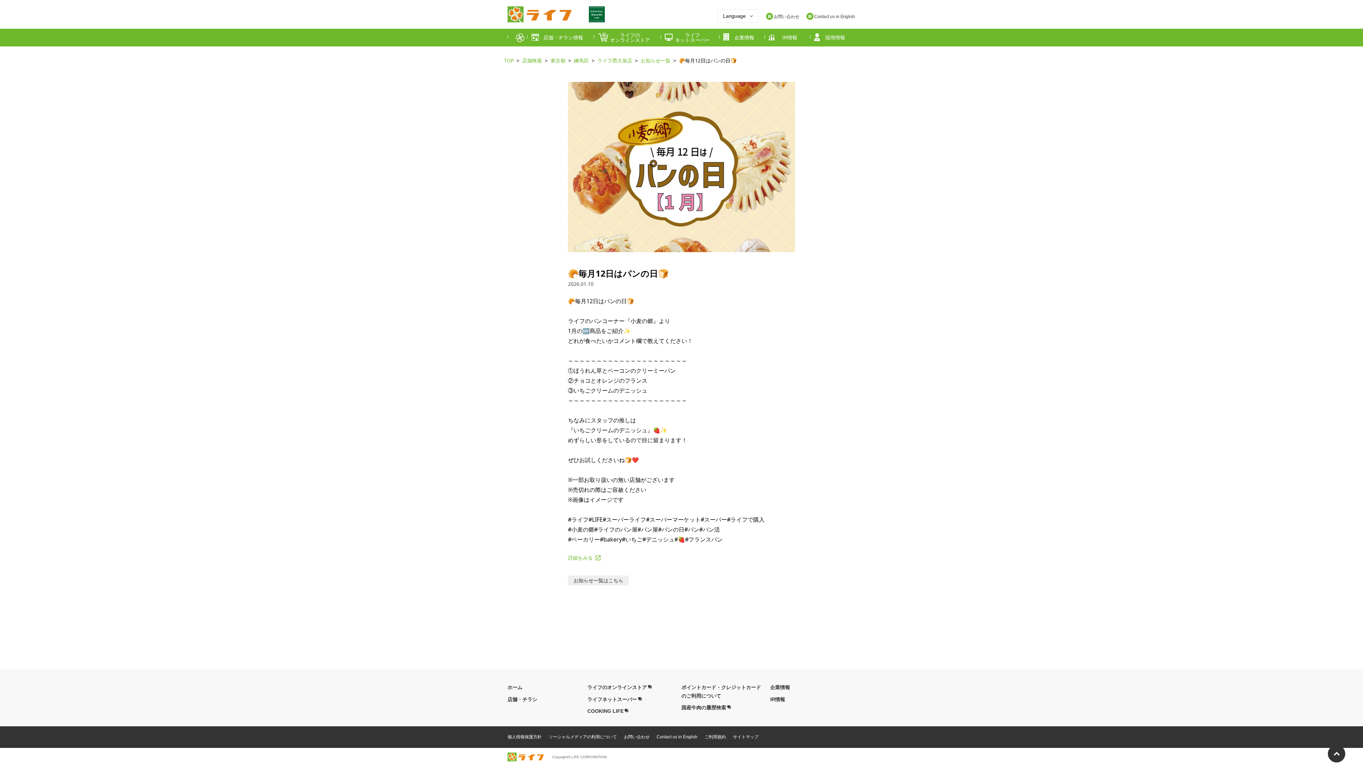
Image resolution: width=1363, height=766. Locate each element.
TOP (509, 60)
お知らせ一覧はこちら (598, 580)
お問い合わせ (637, 736)
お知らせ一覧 (655, 60)
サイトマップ (746, 736)
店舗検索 (532, 60)
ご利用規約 (715, 736)
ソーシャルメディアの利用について (583, 736)
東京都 (558, 60)
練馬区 (581, 60)
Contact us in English (677, 736)
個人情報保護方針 (525, 736)
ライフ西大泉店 (614, 60)
